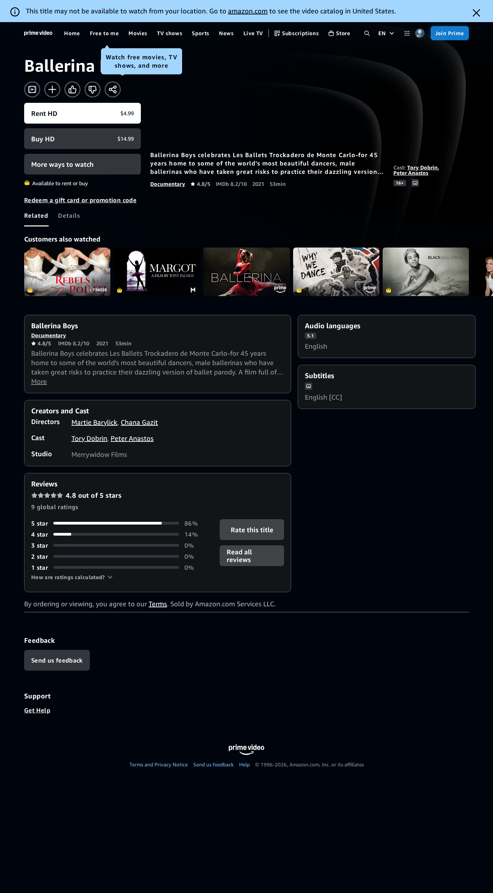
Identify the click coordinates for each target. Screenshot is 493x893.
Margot (157, 272)
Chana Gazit (139, 422)
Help (244, 764)
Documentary (167, 184)
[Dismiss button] (476, 13)
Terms (158, 604)
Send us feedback (213, 764)
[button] (72, 577)
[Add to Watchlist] (52, 89)
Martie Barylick (94, 422)
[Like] (72, 89)
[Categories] (407, 33)
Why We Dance (336, 272)
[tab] (36, 215)
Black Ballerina (426, 272)
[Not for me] (93, 89)
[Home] (38, 33)
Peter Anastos (410, 172)
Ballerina (246, 272)
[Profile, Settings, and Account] (420, 33)
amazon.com (248, 11)
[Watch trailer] (32, 89)
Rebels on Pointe (67, 272)
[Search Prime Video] (367, 33)
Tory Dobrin (422, 167)
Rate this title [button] (251, 529)
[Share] (113, 89)
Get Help (37, 710)
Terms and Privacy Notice (158, 764)
